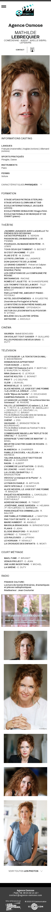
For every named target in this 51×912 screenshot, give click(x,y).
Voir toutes (23, 871)
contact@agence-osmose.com (25, 895)
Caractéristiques (19, 184)
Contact (20, 50)
